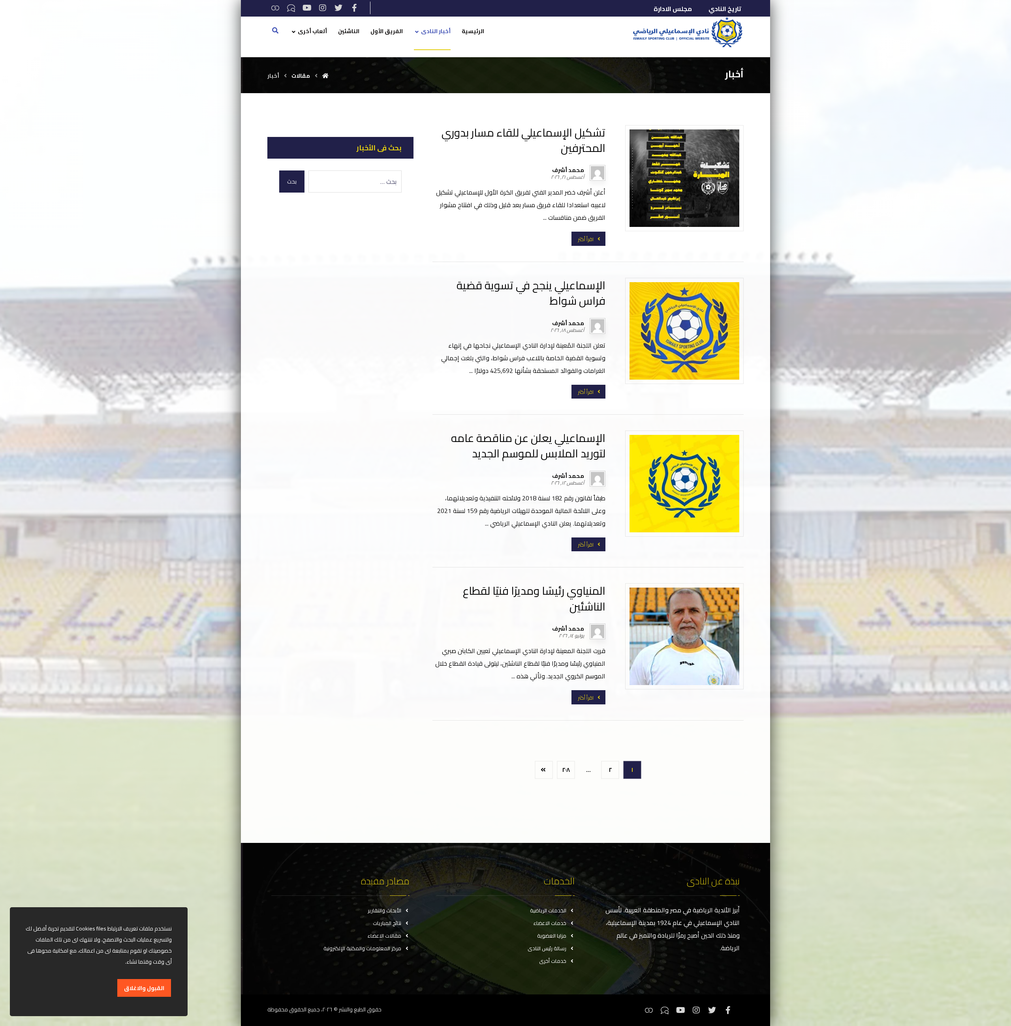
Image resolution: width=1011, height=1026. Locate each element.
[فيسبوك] (354, 8)
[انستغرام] (323, 8)
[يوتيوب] (307, 8)
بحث (292, 181)
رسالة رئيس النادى (547, 948)
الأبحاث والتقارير (384, 910)
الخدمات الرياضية (548, 910)
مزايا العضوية (551, 935)
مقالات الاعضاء (384, 935)
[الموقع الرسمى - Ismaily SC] (686, 32)
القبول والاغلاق (144, 988)
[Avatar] (597, 173)
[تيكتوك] (291, 8)
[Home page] (325, 76)
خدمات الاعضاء (550, 923)
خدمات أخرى (552, 961)
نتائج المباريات (387, 923)
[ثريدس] (275, 8)
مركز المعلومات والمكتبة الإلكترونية (362, 948)
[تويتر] (338, 8)
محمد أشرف (568, 170)
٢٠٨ (566, 769)
